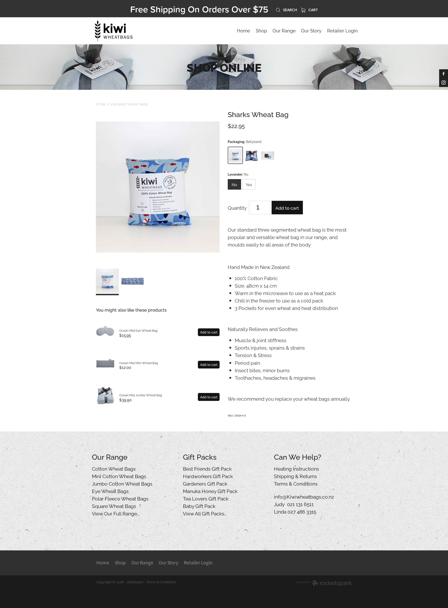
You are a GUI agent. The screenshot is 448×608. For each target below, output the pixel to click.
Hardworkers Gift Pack (208, 475)
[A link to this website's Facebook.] (443, 73)
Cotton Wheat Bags (114, 468)
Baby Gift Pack (199, 505)
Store (101, 104)
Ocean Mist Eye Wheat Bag (138, 330)
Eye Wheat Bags (110, 490)
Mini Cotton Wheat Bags (119, 475)
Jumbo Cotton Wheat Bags (122, 483)
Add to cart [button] (287, 208)
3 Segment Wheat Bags (129, 104)
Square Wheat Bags (114, 505)
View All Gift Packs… (205, 513)
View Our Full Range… (115, 513)
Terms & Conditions (296, 483)
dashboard (135, 582)
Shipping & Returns (295, 475)
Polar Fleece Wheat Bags (120, 498)
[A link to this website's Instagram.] (443, 82)
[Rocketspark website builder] (324, 583)
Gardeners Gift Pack (205, 483)
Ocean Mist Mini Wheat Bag (138, 363)
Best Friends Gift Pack (207, 468)
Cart (313, 9)
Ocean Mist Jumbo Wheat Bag (140, 395)
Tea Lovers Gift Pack (205, 498)
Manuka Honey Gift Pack (210, 490)
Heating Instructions (296, 468)
